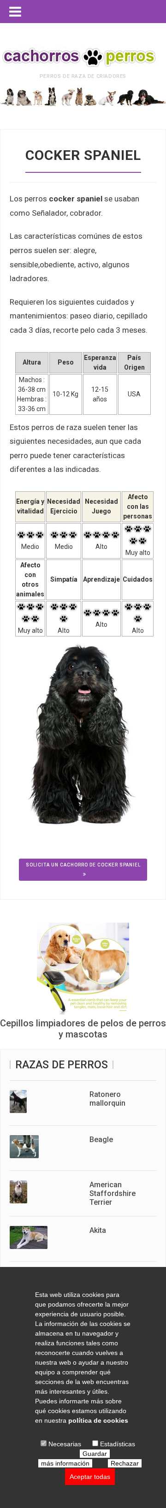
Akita (97, 1230)
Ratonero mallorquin (107, 1098)
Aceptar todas (90, 1476)
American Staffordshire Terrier (112, 1193)
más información (65, 1463)
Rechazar (125, 1463)
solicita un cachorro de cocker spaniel (83, 864)
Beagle (101, 1139)
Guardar (95, 1453)
